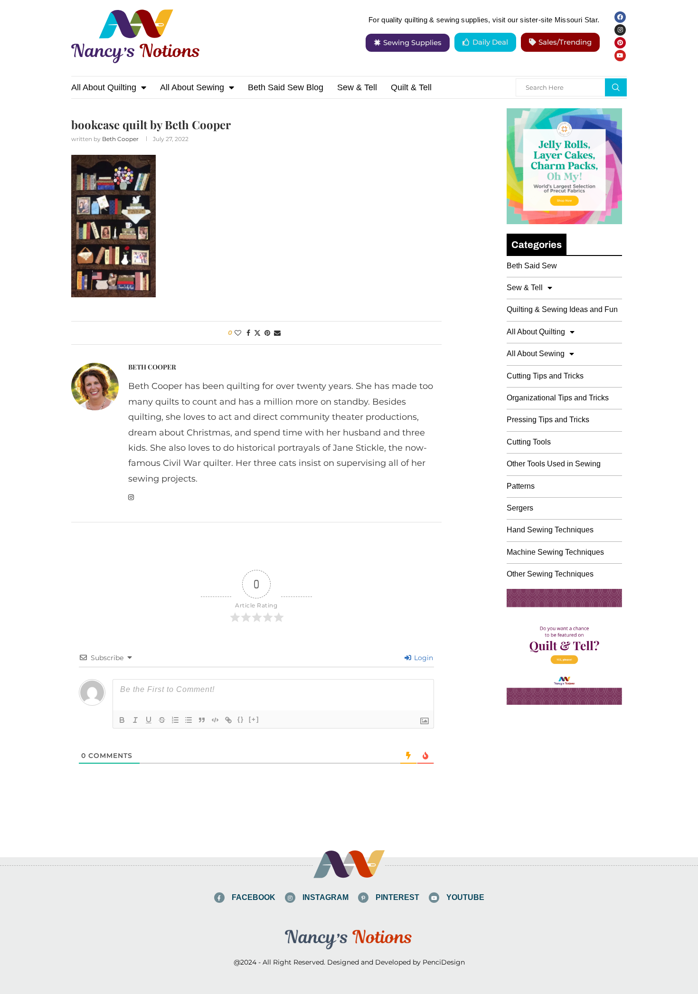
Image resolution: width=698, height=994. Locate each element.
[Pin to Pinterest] (267, 333)
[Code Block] (215, 720)
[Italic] (135, 720)
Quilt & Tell (411, 87)
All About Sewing (192, 87)
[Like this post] (238, 333)
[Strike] (162, 720)
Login (422, 657)
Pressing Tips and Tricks (548, 420)
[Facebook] (620, 17)
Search (616, 87)
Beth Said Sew (532, 266)
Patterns (521, 486)
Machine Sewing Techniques (555, 552)
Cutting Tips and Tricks (545, 376)
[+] (254, 719)
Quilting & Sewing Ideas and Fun (562, 309)
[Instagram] (620, 30)
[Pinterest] (620, 42)
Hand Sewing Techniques (550, 530)
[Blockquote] (201, 720)
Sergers (520, 508)
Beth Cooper (120, 138)
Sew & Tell (357, 87)
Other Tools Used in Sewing (554, 464)
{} (240, 719)
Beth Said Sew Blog (285, 87)
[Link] (228, 720)
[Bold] (122, 720)
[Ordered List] (175, 720)
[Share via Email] (277, 333)
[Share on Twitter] (257, 333)
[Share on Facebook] (248, 333)
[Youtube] (620, 55)
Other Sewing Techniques (550, 574)
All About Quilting (103, 87)
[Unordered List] (188, 720)
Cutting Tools (529, 442)
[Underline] (148, 720)
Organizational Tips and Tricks (558, 398)
